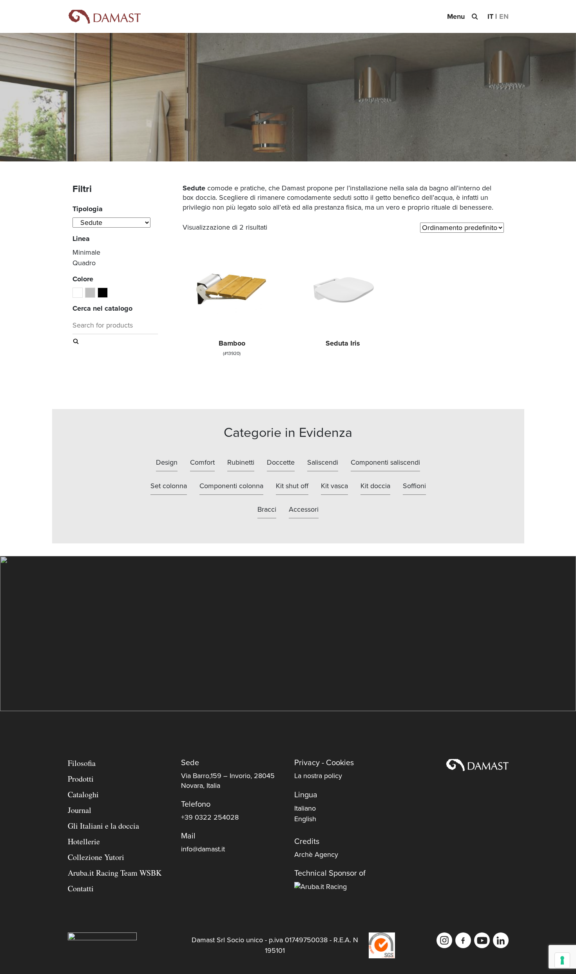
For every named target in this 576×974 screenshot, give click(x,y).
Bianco (82, 293)
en (504, 16)
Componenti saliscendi (385, 462)
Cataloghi (83, 794)
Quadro (84, 263)
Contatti (81, 888)
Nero (107, 293)
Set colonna (168, 486)
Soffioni (414, 486)
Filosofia (82, 763)
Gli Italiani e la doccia (103, 826)
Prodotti (81, 779)
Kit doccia (375, 486)
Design (167, 462)
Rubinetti (240, 462)
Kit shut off (292, 486)
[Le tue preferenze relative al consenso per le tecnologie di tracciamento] (562, 960)
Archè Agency (316, 854)
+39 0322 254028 (210, 817)
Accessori (304, 509)
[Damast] (104, 17)
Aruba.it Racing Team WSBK (114, 873)
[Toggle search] (474, 16)
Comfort (202, 462)
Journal (79, 810)
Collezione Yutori (96, 857)
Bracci (266, 509)
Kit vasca (334, 486)
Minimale (86, 252)
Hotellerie (84, 841)
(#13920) (232, 347)
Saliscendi (322, 462)
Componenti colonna (231, 486)
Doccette (281, 462)
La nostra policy (318, 775)
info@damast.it (203, 849)
